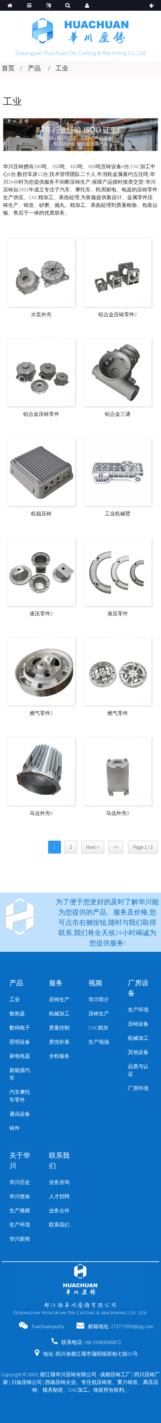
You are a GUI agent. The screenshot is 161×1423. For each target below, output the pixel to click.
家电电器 (19, 1056)
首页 (8, 68)
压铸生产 (59, 999)
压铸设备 (138, 1023)
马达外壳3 (117, 813)
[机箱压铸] (41, 471)
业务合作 (59, 1210)
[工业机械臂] (118, 471)
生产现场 (98, 1041)
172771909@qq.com (132, 1326)
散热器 (17, 1013)
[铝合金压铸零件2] (118, 272)
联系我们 (59, 1224)
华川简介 (98, 999)
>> (115, 847)
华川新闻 (19, 1238)
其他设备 (138, 1052)
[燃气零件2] (41, 671)
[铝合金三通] (118, 372)
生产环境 (138, 1009)
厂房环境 (138, 1088)
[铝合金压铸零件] (41, 372)
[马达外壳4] (41, 770)
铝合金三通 (118, 414)
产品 (34, 68)
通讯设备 (19, 1114)
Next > (92, 847)
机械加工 (59, 1013)
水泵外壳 (41, 314)
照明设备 (19, 1041)
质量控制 (59, 1027)
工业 (61, 68)
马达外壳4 (41, 813)
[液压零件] (118, 571)
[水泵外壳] (41, 272)
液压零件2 (41, 613)
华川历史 (19, 1182)
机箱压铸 (41, 513)
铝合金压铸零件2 (117, 314)
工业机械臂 (118, 513)
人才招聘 (59, 1196)
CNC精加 (98, 1027)
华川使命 (19, 1196)
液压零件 (117, 613)
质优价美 (59, 1041)
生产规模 (19, 1210)
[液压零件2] (41, 571)
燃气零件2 (41, 713)
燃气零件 (117, 713)
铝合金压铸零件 (41, 414)
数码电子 (19, 1027)
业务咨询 (59, 1182)
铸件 (14, 1128)
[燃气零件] (118, 671)
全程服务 (59, 1056)
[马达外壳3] (118, 770)
